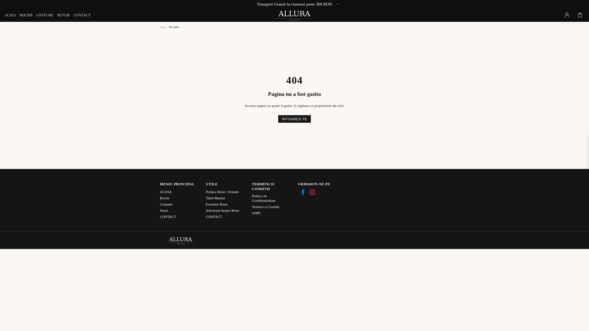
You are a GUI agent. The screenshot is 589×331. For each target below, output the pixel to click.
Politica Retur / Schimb (222, 192)
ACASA (166, 192)
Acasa (162, 27)
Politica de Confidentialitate (264, 198)
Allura (294, 15)
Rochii (164, 198)
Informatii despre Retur (222, 210)
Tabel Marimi (215, 198)
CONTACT (168, 217)
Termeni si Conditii (265, 207)
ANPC (256, 213)
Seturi (164, 210)
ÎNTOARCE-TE (294, 119)
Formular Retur (217, 204)
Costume (166, 204)
